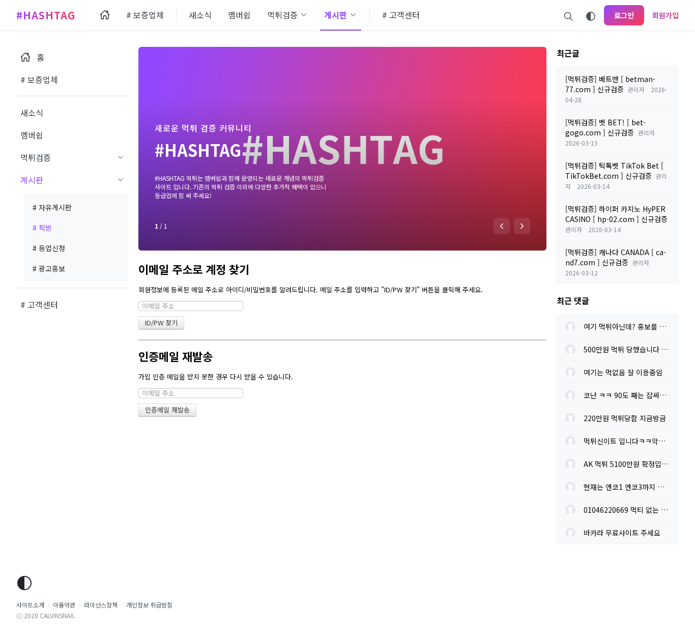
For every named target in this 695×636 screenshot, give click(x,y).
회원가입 (665, 15)
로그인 (624, 15)
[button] (502, 226)
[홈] (105, 15)
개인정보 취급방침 (149, 604)
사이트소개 (30, 604)
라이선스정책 (101, 604)
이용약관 (64, 604)
